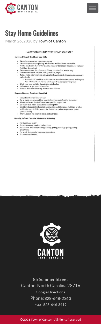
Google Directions (50, 292)
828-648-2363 (58, 298)
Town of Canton (21, 9)
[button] (92, 8)
